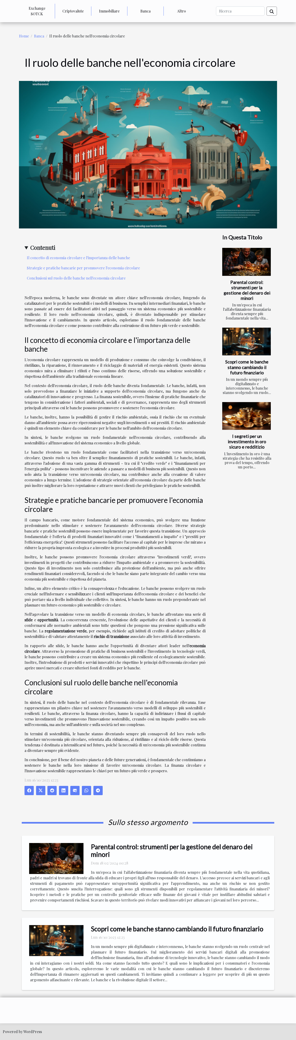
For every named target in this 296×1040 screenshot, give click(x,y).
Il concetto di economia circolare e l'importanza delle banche (78, 257)
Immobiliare (109, 11)
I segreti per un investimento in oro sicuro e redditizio (247, 441)
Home (24, 36)
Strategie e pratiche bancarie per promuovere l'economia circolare (83, 267)
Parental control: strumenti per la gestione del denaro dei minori (247, 290)
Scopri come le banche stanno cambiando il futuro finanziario (246, 367)
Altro (181, 11)
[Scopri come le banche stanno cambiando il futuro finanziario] (246, 341)
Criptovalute (73, 11)
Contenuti (42, 247)
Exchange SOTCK (37, 11)
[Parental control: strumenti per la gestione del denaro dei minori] (246, 262)
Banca (145, 11)
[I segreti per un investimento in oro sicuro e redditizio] (246, 416)
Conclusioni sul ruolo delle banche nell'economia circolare (76, 278)
